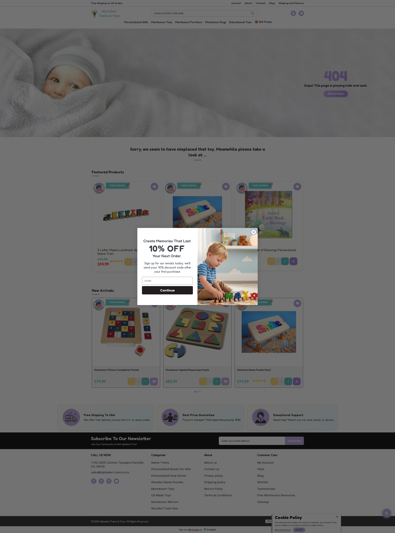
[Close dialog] (253, 232)
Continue (167, 290)
